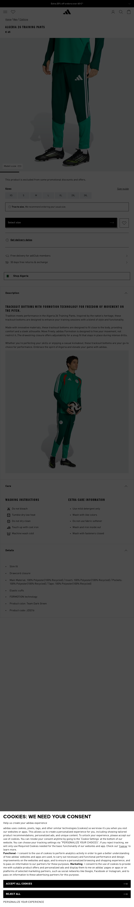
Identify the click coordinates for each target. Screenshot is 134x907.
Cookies (123, 846)
